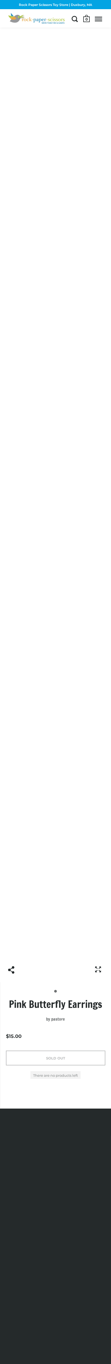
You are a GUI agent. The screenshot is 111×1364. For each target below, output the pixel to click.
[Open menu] (98, 19)
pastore (58, 1019)
